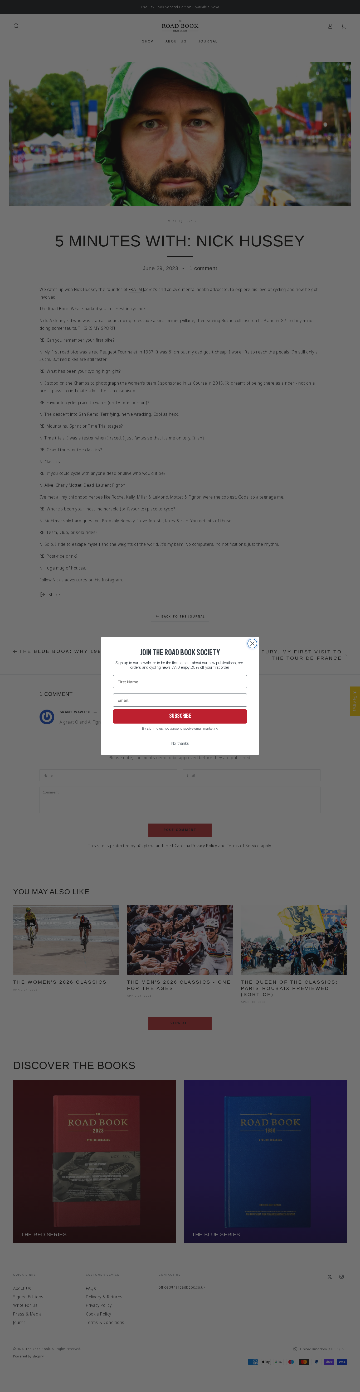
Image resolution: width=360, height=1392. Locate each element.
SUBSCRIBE (180, 716)
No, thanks (180, 744)
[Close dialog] (252, 643)
